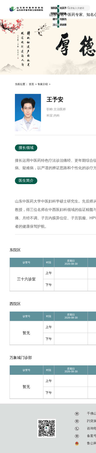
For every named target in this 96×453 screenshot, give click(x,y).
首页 (51, 11)
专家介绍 (43, 84)
